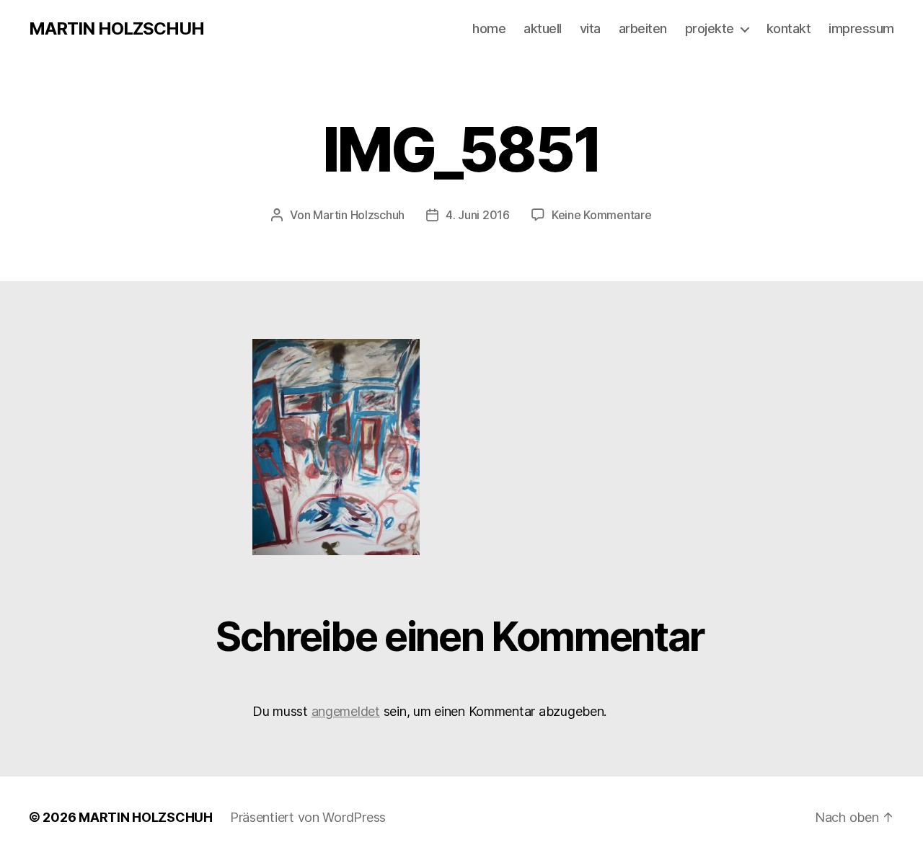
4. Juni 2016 (478, 215)
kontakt (789, 28)
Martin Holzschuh (359, 215)
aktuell (543, 28)
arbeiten (643, 28)
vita (590, 28)
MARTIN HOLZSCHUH (116, 28)
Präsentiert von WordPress (308, 817)
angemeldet (346, 711)
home (488, 28)
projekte (709, 28)
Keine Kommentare (602, 215)
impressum (861, 28)
